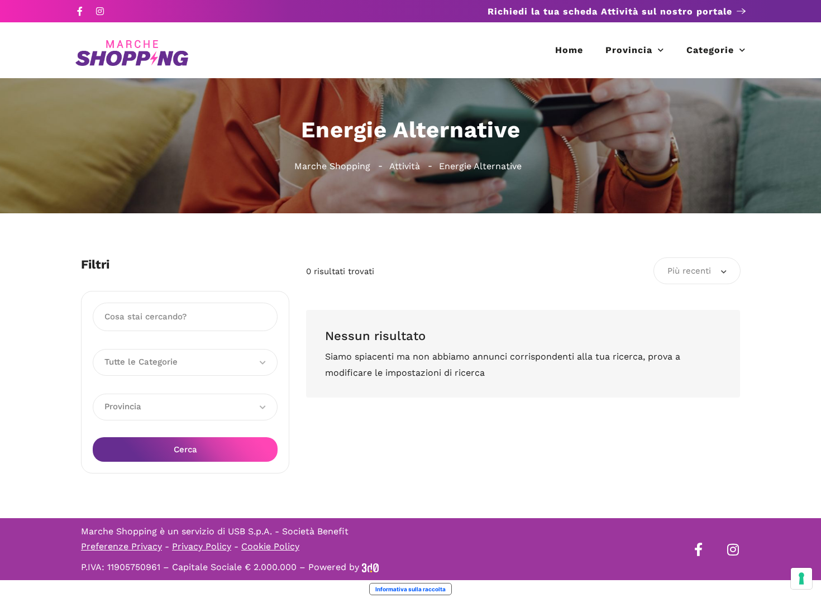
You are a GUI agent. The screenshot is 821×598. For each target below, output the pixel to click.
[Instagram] (100, 11)
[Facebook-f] (79, 11)
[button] (185, 362)
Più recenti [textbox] (689, 271)
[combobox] (697, 270)
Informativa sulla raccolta (410, 589)
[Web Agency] (370, 567)
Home (569, 50)
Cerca (185, 449)
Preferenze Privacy (121, 546)
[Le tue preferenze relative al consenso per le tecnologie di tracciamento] (801, 578)
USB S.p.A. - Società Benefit (288, 531)
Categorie (710, 50)
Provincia (628, 50)
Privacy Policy (201, 546)
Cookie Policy (270, 546)
